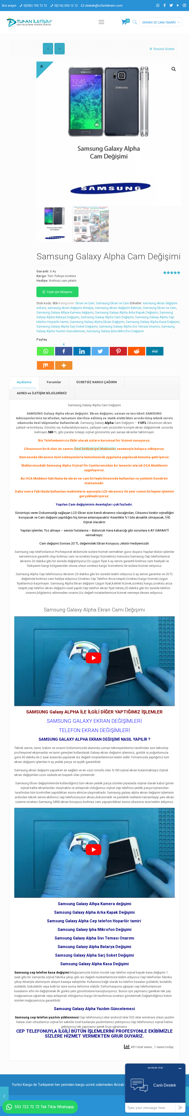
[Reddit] (136, 348)
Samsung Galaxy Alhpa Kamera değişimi (65, 312)
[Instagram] (184, 5)
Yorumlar (54, 382)
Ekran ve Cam (85, 303)
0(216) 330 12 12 (66, 5)
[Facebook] (164, 5)
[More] (63, 363)
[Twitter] (171, 5)
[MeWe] (154, 348)
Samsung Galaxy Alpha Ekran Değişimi (97, 322)
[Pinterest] (118, 348)
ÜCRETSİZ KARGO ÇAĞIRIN (96, 382)
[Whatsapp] (45, 348)
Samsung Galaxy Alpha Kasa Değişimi (152, 322)
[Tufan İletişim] (29, 22)
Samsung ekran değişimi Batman (118, 308)
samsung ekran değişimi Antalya (70, 308)
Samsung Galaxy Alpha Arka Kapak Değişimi (126, 312)
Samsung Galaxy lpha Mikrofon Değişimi (115, 331)
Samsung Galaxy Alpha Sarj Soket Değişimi (66, 326)
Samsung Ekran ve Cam (112, 303)
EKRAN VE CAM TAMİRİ (159, 22)
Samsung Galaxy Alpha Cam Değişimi (107, 317)
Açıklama (24, 382)
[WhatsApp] (157, 5)
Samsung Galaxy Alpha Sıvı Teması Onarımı (129, 326)
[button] (173, 69)
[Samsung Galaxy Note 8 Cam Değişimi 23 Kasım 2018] (4, 1096)
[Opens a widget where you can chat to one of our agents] (155, 1088)
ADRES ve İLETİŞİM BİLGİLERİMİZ (42, 393)
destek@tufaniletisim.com (104, 5)
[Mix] (45, 363)
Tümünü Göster (163, 49)
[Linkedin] (82, 348)
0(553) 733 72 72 (35, 5)
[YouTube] (177, 5)
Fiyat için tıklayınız (59, 292)
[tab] (24, 382)
